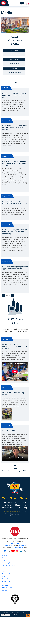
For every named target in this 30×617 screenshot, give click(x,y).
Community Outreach (8, 563)
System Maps (6, 579)
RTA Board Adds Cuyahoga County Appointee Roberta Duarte (15, 268)
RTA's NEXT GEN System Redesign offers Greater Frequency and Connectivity (14, 232)
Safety (4, 576)
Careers (4, 558)
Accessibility (5, 555)
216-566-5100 (15, 544)
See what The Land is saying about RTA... (15, 471)
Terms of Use (6, 581)
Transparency (6, 590)
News (3, 571)
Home (2, 9)
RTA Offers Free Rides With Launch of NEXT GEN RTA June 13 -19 (14, 203)
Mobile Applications (8, 569)
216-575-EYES (19, 547)
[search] (27, 2)
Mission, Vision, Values (8, 565)
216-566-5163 (22, 545)
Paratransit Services (8, 574)
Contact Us (5, 585)
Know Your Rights (7, 587)
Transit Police (8, 545)
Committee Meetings (14, 54)
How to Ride (5, 560)
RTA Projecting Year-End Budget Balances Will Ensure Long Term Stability (14, 163)
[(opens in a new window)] (5, 551)
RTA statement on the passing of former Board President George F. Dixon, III (14, 95)
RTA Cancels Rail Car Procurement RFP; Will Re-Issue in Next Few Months (14, 128)
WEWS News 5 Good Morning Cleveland (13, 394)
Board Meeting (14, 63)
